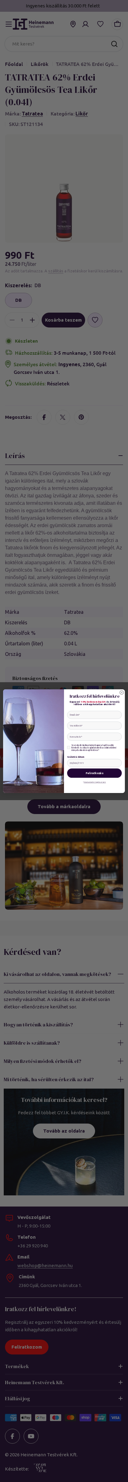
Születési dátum (75, 756)
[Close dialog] (122, 692)
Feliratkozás (94, 772)
